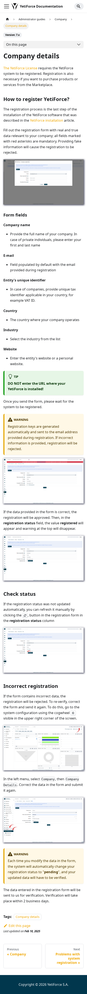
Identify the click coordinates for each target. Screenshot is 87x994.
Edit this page (19, 925)
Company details (27, 917)
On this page (16, 44)
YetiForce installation (46, 120)
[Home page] (7, 19)
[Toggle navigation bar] (6, 6)
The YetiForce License (20, 68)
